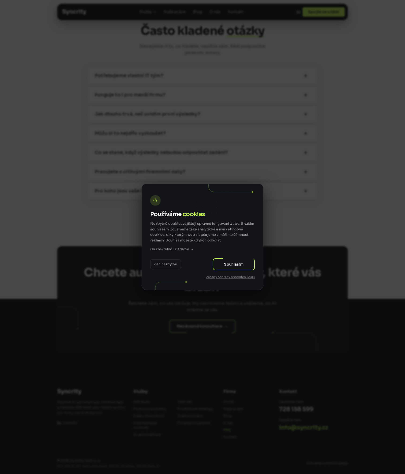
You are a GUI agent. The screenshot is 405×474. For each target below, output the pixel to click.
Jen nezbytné (165, 264)
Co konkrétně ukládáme (169, 249)
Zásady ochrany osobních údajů (230, 277)
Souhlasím (234, 264)
